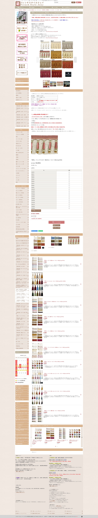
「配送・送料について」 (19, 471)
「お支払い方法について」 (20, 492)
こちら (76, 516)
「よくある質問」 (52, 500)
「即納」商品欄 (55, 129)
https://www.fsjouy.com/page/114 (38, 21)
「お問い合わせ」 (58, 505)
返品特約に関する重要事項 (37, 218)
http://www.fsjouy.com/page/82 (52, 31)
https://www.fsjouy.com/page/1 (52, 37)
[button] (77, 7)
